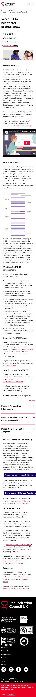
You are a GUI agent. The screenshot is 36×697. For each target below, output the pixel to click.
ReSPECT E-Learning (10, 46)
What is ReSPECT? (9, 38)
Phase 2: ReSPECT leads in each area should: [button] (14, 419)
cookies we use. (8, 689)
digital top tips (11, 365)
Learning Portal (20, 501)
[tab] (18, 407)
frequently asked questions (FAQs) (15, 588)
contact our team (23, 503)
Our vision (4, 658)
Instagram (11, 669)
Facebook (18, 669)
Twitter (3, 669)
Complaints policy (6, 654)
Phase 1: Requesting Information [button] (11, 407)
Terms (3, 661)
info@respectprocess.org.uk (22, 349)
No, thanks (11, 694)
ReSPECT (10, 10)
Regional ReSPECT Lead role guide (18, 545)
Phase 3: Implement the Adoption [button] (12, 430)
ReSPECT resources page (23, 126)
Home (3, 10)
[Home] (7, 4)
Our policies (4, 647)
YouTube (26, 669)
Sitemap (3, 664)
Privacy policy (5, 651)
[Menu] (33, 3)
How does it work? (9, 42)
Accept (4, 694)
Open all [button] (32, 400)
